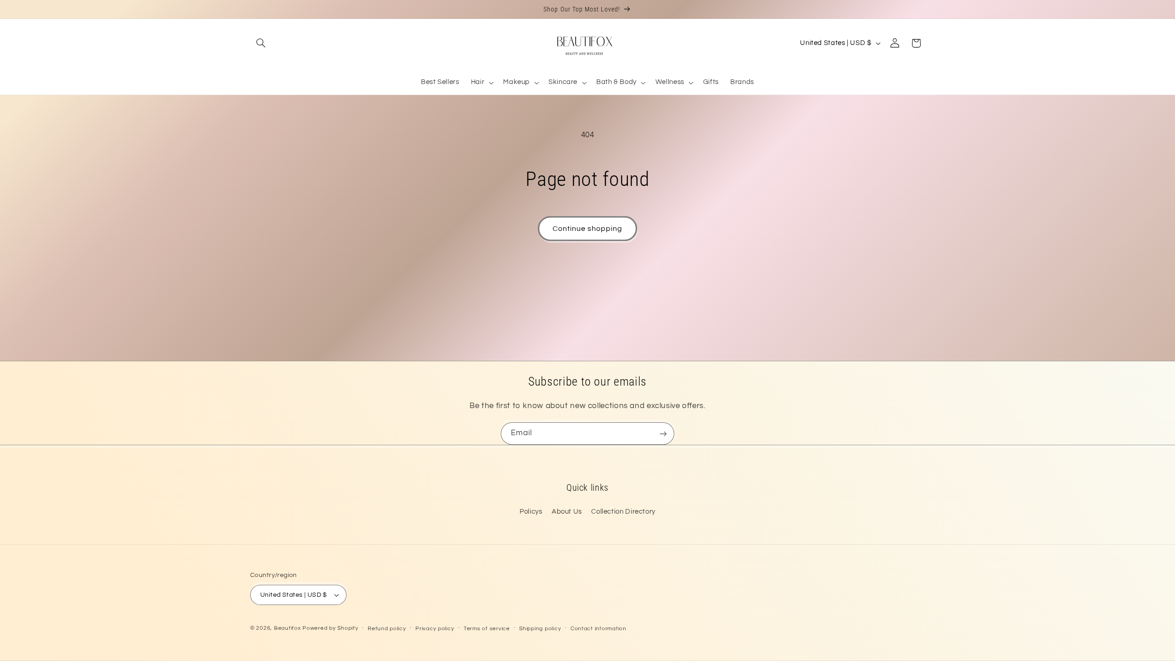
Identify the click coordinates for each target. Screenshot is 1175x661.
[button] (260, 43)
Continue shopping (588, 228)
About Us (567, 511)
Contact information (599, 628)
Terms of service (487, 628)
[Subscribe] (663, 433)
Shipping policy (540, 628)
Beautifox (287, 628)
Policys (531, 511)
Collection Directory (623, 511)
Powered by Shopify (330, 628)
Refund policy (387, 628)
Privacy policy (434, 628)
